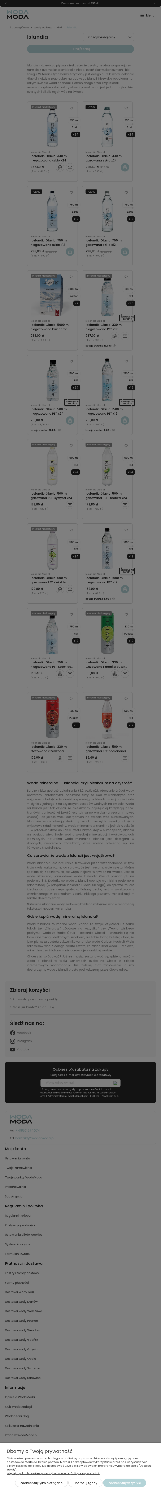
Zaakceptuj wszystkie (124, 1483)
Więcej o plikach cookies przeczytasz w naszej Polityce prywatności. (53, 1473)
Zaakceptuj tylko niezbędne (41, 1483)
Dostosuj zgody (85, 1483)
